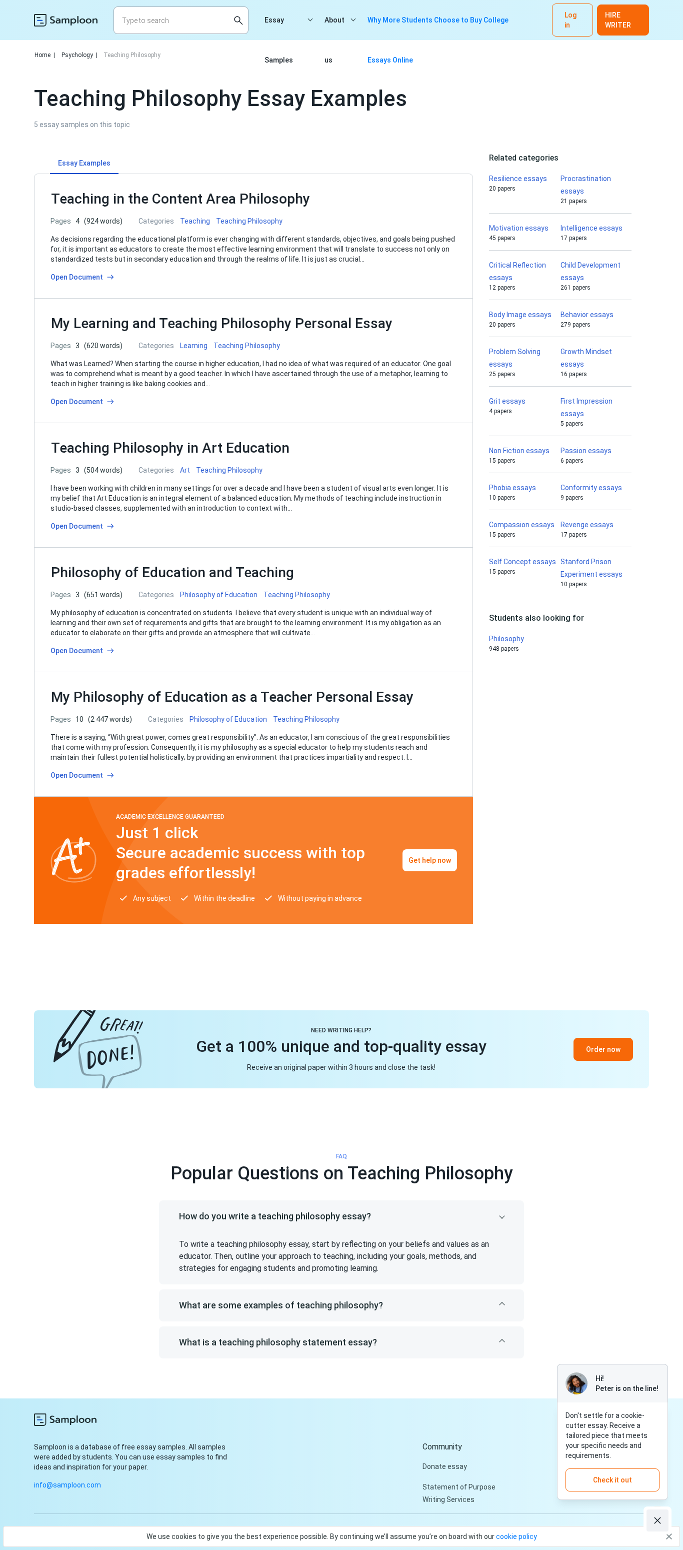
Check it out (612, 1480)
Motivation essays (518, 228)
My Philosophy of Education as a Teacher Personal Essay (232, 697)
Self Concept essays (522, 562)
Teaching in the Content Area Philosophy (182, 199)
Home (44, 55)
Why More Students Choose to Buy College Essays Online (438, 28)
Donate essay (444, 1466)
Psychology (80, 55)
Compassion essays (521, 525)
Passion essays (586, 451)
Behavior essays (587, 315)
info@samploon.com (67, 1485)
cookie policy (516, 1536)
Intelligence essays (591, 228)
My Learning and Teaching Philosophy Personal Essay (221, 323)
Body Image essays (520, 315)
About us (334, 28)
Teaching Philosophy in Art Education (170, 448)
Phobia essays (512, 488)
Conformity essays (591, 488)
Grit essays (507, 401)
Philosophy (506, 639)
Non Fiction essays (519, 451)
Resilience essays (518, 179)
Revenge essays (587, 525)
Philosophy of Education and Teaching (172, 572)
